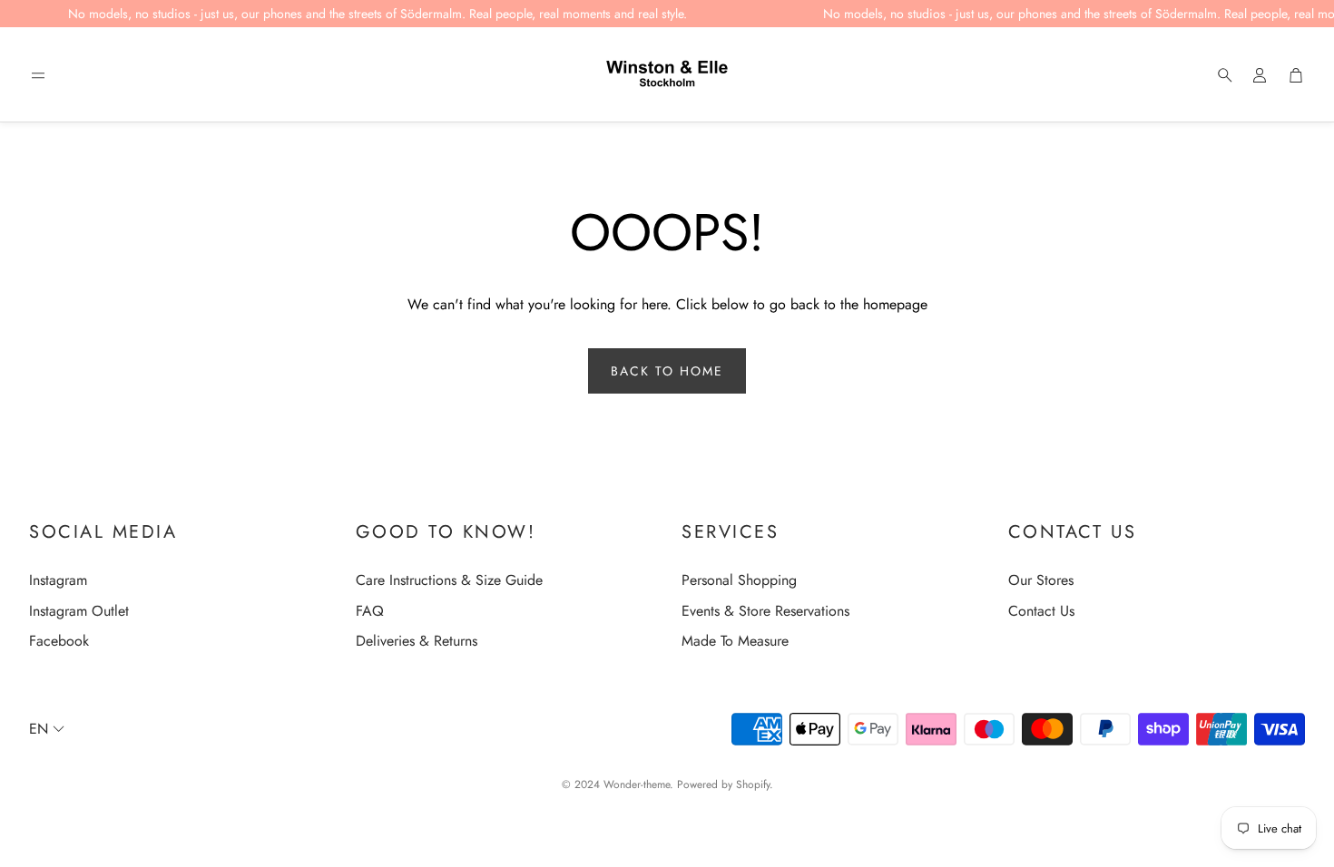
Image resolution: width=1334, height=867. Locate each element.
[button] (38, 75)
